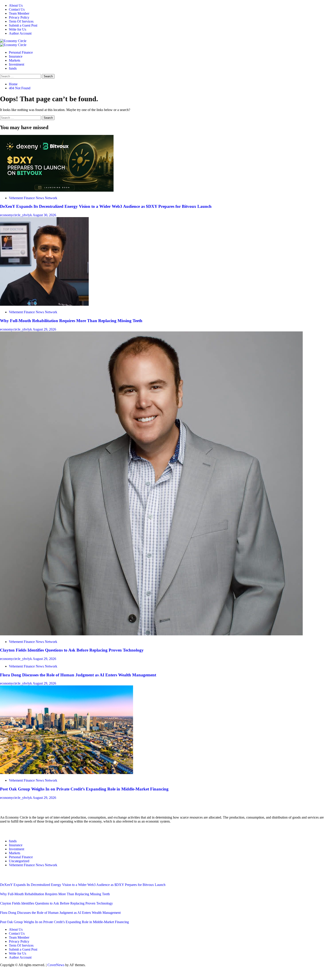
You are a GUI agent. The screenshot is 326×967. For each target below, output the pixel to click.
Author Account (20, 33)
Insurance (15, 56)
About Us (16, 5)
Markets (14, 60)
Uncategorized (19, 861)
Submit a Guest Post (23, 25)
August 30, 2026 (44, 215)
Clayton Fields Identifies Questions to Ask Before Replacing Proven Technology (72, 650)
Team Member (19, 13)
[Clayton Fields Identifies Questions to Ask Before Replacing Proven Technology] (151, 634)
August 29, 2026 (44, 329)
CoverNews (55, 965)
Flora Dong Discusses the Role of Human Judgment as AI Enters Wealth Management (78, 675)
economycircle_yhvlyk (16, 215)
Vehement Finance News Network (33, 198)
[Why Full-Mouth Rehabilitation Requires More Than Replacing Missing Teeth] (44, 304)
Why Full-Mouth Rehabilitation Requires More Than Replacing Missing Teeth (71, 320)
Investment (16, 64)
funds (13, 68)
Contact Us (17, 9)
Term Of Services (21, 21)
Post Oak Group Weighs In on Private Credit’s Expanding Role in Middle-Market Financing (84, 789)
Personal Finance (21, 52)
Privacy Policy (19, 17)
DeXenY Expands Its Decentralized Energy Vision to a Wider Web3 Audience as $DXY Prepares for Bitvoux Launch (106, 206)
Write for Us (17, 29)
